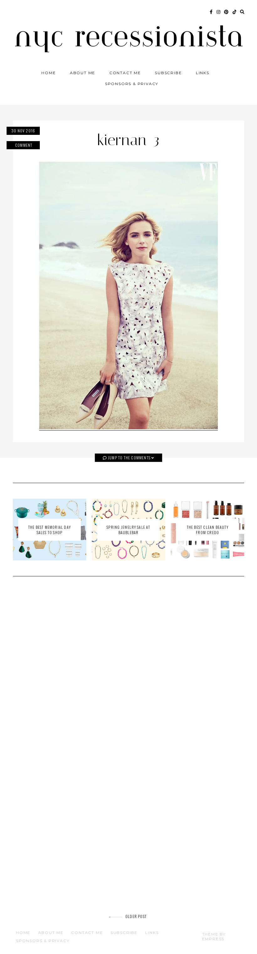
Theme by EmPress (214, 936)
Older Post (136, 916)
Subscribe (168, 72)
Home (48, 72)
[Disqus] (128, 670)
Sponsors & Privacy (131, 83)
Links (202, 72)
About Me (82, 72)
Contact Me (125, 72)
